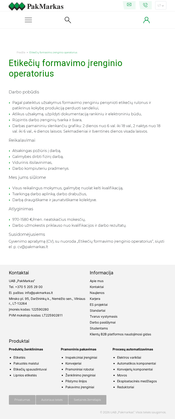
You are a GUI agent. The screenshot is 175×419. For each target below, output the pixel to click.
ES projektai (99, 304)
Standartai (97, 310)
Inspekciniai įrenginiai (81, 357)
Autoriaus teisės (52, 399)
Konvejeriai (73, 363)
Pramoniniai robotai (79, 369)
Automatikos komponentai (136, 363)
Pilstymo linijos (76, 381)
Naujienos (97, 293)
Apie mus (96, 281)
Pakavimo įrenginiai (79, 387)
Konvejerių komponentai (135, 369)
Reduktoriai (125, 387)
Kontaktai (97, 287)
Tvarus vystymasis (103, 316)
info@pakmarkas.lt (39, 293)
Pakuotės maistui (26, 363)
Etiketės (19, 357)
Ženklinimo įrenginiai (80, 375)
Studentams (99, 328)
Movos (122, 375)
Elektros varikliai (129, 357)
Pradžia (21, 52)
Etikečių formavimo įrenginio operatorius (53, 52)
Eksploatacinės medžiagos (137, 381)
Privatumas (22, 399)
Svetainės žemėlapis (87, 399)
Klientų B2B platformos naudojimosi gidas (120, 334)
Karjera (95, 299)
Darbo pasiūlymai (103, 322)
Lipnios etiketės (25, 375)
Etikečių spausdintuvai (30, 369)
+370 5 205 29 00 (29, 287)
